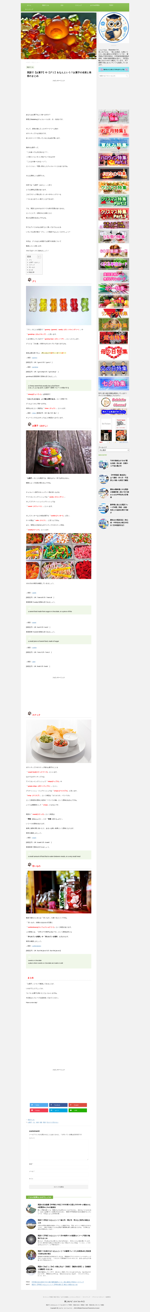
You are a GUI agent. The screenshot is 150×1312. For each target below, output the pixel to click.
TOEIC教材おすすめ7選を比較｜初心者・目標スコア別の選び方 (119, 463)
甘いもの (32, 267)
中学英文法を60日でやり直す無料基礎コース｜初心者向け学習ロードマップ (58, 1282)
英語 (44, 1122)
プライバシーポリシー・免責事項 (101, 1297)
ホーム (29, 5)
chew (34, 413)
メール (31, 1171)
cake (33, 661)
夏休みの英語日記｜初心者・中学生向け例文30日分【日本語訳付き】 (119, 522)
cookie (34, 647)
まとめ (31, 270)
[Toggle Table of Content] (38, 257)
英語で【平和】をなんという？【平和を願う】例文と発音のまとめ (55, 1284)
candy (34, 593)
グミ (30, 260)
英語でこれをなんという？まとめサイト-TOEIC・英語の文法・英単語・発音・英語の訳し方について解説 (75, 1305)
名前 (37, 1122)
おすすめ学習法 (94, 5)
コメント (32, 1138)
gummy (34, 358)
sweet (34, 622)
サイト (31, 1178)
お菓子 (30, 1122)
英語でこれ (45, 5)
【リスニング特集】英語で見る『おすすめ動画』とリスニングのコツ (62, 1297)
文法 (62, 5)
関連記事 (31, 272)
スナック (32, 265)
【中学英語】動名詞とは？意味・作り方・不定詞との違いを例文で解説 (119, 477)
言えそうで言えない (52, 1122)
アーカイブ (102, 447)
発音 (41, 1122)
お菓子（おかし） (35, 262)
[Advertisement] (59, 96)
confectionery (36, 946)
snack (34, 838)
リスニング (78, 5)
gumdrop (35, 367)
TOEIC (111, 5)
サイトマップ (29, 9)
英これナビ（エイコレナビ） (75, 1301)
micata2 (97, 1308)
